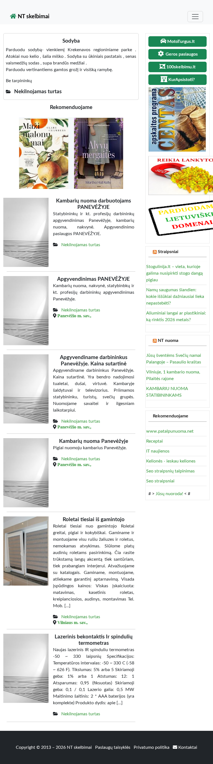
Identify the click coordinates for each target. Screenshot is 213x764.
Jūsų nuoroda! (169, 494)
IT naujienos (157, 451)
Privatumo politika (152, 747)
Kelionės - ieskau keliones (171, 461)
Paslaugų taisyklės (113, 747)
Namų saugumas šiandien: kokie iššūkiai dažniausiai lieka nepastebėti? (175, 296)
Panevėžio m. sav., (74, 315)
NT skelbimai (32, 16)
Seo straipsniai (160, 481)
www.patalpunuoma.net (170, 431)
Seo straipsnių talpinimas (170, 471)
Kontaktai (187, 747)
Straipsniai (168, 252)
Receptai (154, 441)
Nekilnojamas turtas (80, 245)
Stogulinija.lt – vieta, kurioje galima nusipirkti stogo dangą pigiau (174, 273)
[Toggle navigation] (195, 16)
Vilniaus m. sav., (72, 622)
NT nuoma (168, 340)
